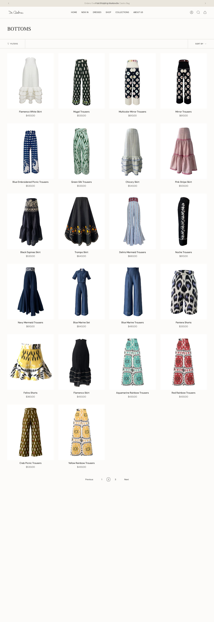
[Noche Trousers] (183, 221)
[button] (108, 12)
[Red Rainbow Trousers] (183, 362)
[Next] (205, 3)
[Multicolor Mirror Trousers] (132, 81)
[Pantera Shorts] (183, 292)
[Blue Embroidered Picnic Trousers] (30, 151)
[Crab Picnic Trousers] (30, 432)
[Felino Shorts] (30, 362)
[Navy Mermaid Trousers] (30, 292)
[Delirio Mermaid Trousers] (132, 221)
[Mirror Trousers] (183, 81)
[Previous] (8, 3)
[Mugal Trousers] (81, 81)
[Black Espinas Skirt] (30, 221)
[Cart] (205, 12)
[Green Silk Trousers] (81, 151)
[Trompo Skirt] (81, 221)
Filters (14, 43)
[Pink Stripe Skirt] (183, 151)
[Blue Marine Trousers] (132, 292)
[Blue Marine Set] (81, 292)
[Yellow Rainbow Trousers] (81, 432)
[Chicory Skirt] (132, 151)
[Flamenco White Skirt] (30, 81)
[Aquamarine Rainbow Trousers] (132, 362)
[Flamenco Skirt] (81, 362)
